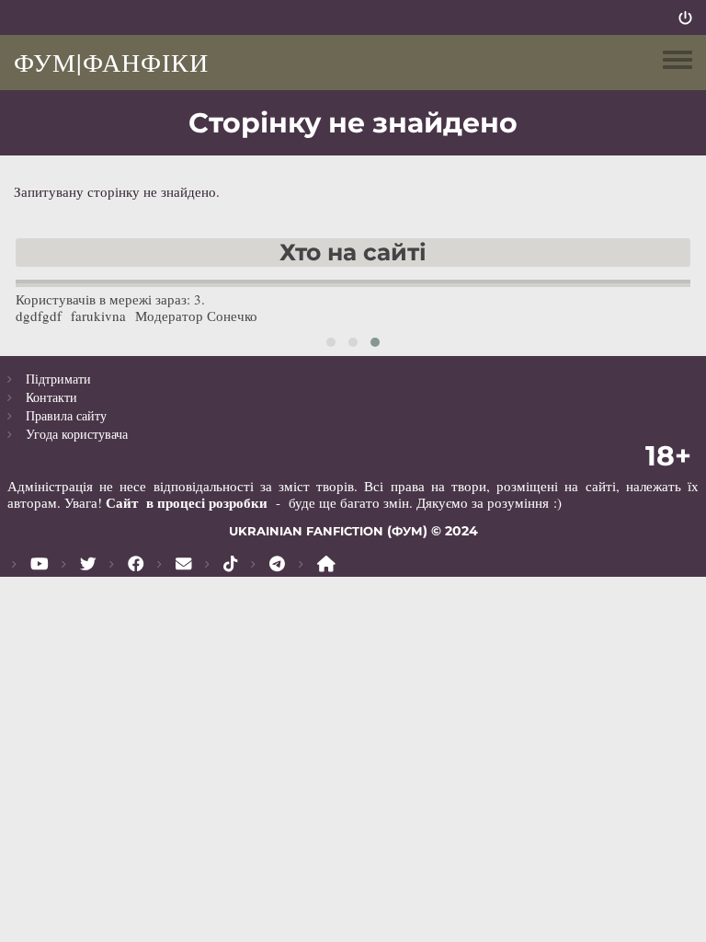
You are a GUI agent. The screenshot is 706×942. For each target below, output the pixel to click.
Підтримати (58, 378)
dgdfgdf (39, 315)
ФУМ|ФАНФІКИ (111, 61)
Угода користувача (77, 433)
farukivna (98, 315)
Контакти (51, 397)
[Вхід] (685, 17)
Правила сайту (66, 415)
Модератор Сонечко (196, 315)
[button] (331, 342)
